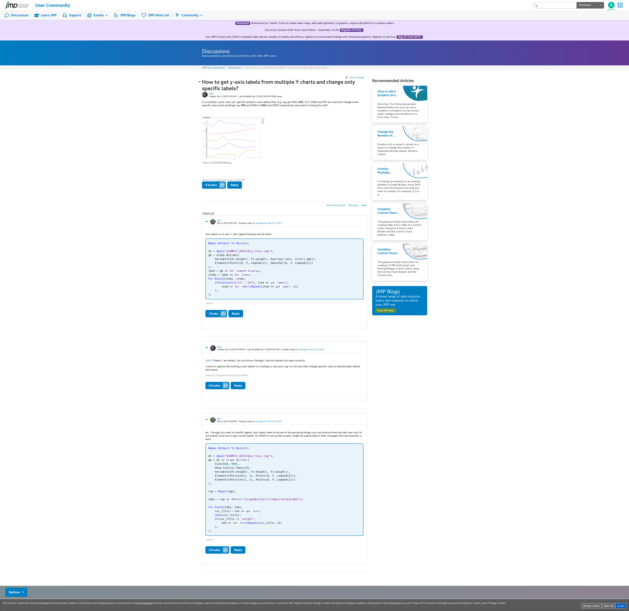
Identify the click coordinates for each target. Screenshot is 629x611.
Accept (621, 605)
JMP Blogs (128, 15)
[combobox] (555, 5)
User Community (52, 5)
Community (190, 15)
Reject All (608, 605)
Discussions (20, 15)
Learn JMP (49, 15)
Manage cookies (591, 605)
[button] (200, 82)
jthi (219, 220)
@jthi (208, 360)
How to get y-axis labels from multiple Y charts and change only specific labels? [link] (287, 67)
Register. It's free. (351, 30)
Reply (235, 185)
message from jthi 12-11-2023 (311, 349)
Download (243, 23)
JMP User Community (213, 67)
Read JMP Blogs (386, 310)
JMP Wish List (158, 15)
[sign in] (611, 5)
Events (99, 15)
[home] (17, 5)
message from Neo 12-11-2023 (268, 223)
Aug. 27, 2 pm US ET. (409, 36)
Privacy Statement (144, 602)
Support (75, 15)
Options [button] (14, 592)
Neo (211, 93)
